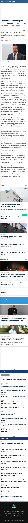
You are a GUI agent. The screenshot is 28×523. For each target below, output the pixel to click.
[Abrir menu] (2, 1)
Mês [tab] (22, 374)
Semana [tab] (14, 374)
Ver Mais (26, 185)
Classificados (8, 513)
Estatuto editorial (15, 511)
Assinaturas (22, 515)
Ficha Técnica (20, 513)
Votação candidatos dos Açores (9, 491)
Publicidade (22, 511)
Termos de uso (6, 515)
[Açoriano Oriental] (14, 508)
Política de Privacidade (14, 515)
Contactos (14, 513)
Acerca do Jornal (7, 511)
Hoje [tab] (5, 374)
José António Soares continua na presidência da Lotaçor (11, 205)
